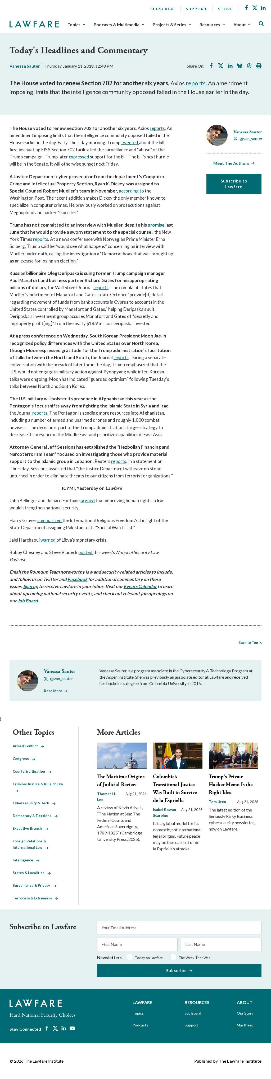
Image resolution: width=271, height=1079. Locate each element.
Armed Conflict (27, 746)
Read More (53, 691)
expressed (79, 156)
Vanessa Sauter (25, 65)
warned (48, 540)
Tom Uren (217, 801)
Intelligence (24, 860)
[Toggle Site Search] (261, 24)
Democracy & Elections (34, 816)
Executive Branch (29, 828)
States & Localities (30, 873)
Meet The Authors (231, 163)
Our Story (245, 1013)
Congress (22, 759)
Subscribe (162, 9)
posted (85, 552)
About (239, 24)
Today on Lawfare (149, 958)
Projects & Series (169, 24)
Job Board (193, 1013)
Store (225, 9)
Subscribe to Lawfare (234, 184)
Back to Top (248, 642)
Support (196, 9)
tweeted (130, 142)
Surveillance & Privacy (33, 885)
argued (87, 500)
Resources (210, 24)
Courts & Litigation (30, 771)
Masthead (245, 1025)
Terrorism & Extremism (34, 898)
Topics (73, 24)
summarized (49, 520)
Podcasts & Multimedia (116, 24)
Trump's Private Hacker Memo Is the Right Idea (230, 784)
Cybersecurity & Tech (32, 803)
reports (196, 83)
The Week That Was (194, 958)
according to (131, 191)
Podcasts (140, 1025)
